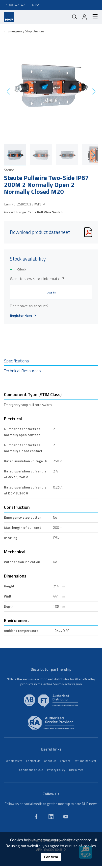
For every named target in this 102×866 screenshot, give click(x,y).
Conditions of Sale (31, 769)
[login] (84, 17)
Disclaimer (76, 769)
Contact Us (33, 760)
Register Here (21, 315)
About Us (50, 760)
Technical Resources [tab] (22, 370)
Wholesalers (14, 760)
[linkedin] (51, 816)
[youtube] (65, 816)
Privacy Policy (56, 769)
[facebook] (36, 816)
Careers (65, 760)
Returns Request (85, 760)
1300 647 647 (15, 4)
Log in (51, 292)
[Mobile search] (74, 17)
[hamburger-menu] (93, 17)
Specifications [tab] (16, 360)
